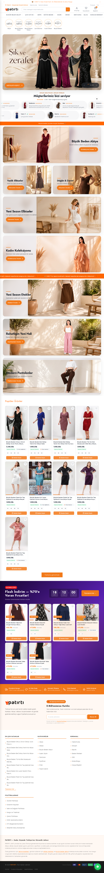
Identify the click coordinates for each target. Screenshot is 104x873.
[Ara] (68, 9)
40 (7, 633)
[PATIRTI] (11, 9)
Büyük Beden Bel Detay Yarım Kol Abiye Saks (20, 749)
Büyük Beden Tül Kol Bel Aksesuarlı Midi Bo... (19, 760)
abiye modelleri (24, 851)
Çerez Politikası (12, 816)
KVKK (36, 869)
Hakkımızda (33, 5)
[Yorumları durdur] (97, 99)
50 (18, 453)
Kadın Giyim (43, 753)
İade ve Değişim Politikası (15, 808)
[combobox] (46, 9)
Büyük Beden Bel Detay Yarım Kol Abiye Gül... (20, 754)
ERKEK (68, 15)
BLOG (86, 15)
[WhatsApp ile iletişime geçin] (97, 866)
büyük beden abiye (62, 851)
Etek (41, 765)
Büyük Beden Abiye (45, 750)
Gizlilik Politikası (62, 721)
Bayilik (74, 750)
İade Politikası (28, 869)
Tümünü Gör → (90, 593)
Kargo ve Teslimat (13, 812)
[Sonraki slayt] (97, 85)
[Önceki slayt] (84, 85)
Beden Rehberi (77, 753)
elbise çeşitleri (48, 851)
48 (14, 453)
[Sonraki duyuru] (100, 2)
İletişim (74, 746)
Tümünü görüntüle (52, 575)
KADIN (59, 15)
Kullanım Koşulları (13, 805)
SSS (73, 757)
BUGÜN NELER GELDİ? (13, 15)
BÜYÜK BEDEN (48, 15)
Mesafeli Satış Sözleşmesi (16, 828)
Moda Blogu (76, 761)
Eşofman (42, 761)
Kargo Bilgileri (77, 765)
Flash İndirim (43, 769)
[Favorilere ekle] (25, 408)
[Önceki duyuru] (4, 2)
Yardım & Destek (43, 5)
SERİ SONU (77, 15)
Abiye (41, 742)
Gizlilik (7, 869)
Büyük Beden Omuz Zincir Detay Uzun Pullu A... (20, 743)
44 (7, 453)
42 (11, 633)
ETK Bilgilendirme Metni (15, 824)
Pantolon (42, 757)
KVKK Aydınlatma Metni (15, 820)
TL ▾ (98, 5)
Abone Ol (93, 717)
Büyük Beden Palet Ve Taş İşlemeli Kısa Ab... (20, 766)
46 (11, 453)
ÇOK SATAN (29, 15)
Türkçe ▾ (92, 5)
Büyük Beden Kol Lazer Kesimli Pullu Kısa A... (19, 772)
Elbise (41, 746)
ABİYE (39, 15)
